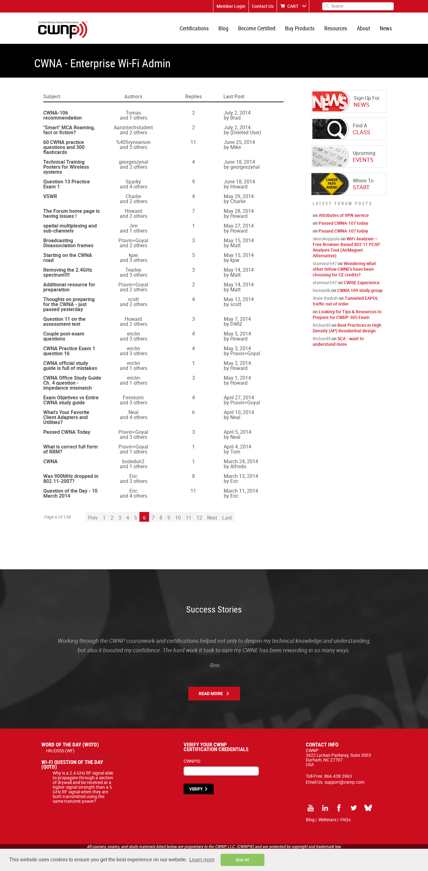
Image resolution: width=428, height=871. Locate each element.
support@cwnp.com (344, 782)
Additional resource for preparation (69, 287)
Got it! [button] (242, 859)
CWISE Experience (362, 282)
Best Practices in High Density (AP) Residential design (347, 328)
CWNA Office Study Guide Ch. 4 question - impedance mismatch (72, 382)
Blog (223, 28)
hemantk (321, 290)
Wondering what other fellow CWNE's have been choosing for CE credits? (344, 269)
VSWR (50, 196)
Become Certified (256, 28)
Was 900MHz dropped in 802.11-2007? (70, 478)
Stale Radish (325, 298)
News (386, 28)
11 (188, 517)
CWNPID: (192, 761)
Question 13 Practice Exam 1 (66, 184)
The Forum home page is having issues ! (71, 213)
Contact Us (263, 6)
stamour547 (325, 263)
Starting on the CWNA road (67, 258)
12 (199, 517)
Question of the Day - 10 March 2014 (70, 493)
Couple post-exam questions (63, 336)
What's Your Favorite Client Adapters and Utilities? (66, 417)
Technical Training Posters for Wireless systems (66, 166)
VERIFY (196, 789)
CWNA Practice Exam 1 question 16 (69, 351)
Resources (335, 28)
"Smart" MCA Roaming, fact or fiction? (69, 130)
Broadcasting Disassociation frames (68, 243)
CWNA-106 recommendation (62, 115)
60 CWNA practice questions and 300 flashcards (64, 147)
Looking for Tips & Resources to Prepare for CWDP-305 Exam (347, 314)
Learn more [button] (202, 859)
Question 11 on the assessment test (64, 321)
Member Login (231, 6)
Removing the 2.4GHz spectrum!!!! (67, 272)
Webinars (327, 819)
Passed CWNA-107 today (343, 223)
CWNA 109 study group (360, 290)
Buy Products (300, 28)
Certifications (194, 28)
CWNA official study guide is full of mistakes (70, 365)
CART (293, 6)
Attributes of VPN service (344, 215)
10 (178, 517)
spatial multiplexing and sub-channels (70, 228)
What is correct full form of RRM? (70, 449)
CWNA (50, 461)
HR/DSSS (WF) (60, 751)
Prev (93, 517)
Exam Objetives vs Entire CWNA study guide (71, 400)
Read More (211, 693)
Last (227, 517)
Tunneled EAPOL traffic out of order (345, 301)
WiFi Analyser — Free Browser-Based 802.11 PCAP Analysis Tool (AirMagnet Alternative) (346, 247)
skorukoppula (326, 239)
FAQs (345, 819)
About (363, 28)
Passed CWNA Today (66, 431)
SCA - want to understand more (338, 341)
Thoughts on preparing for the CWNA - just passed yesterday (69, 304)
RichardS (322, 325)
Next (212, 517)
